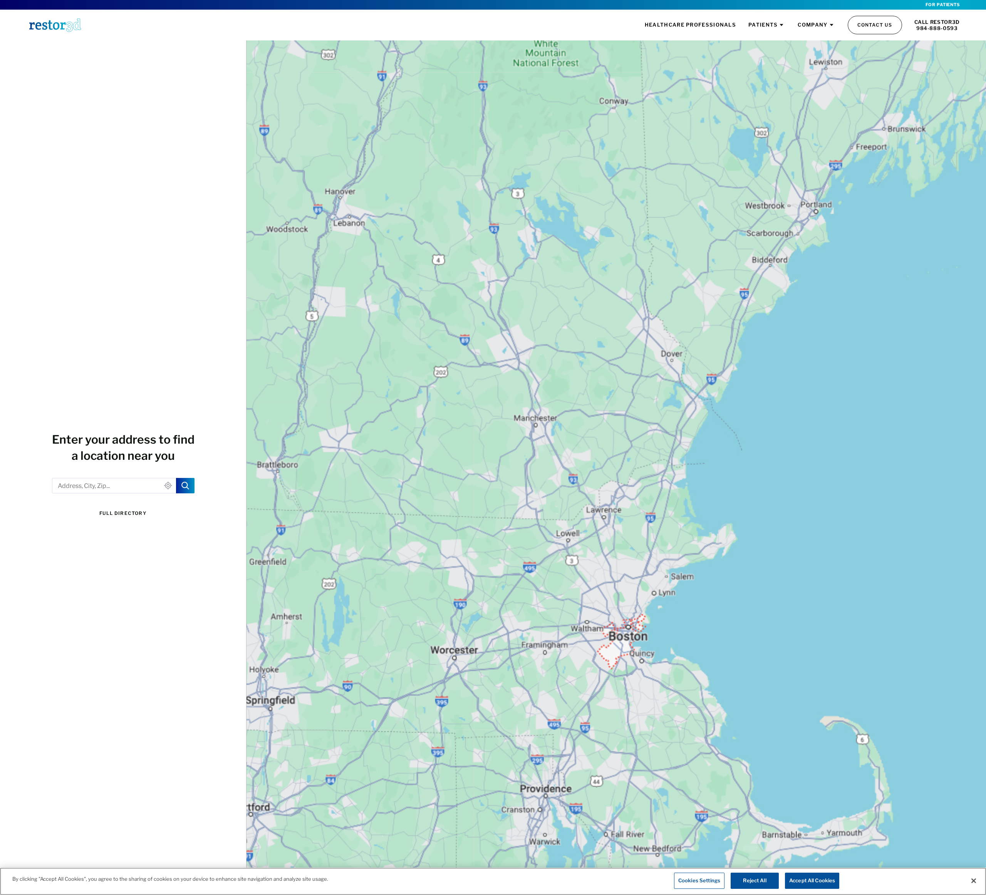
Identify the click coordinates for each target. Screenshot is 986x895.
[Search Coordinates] (185, 485)
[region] (493, 881)
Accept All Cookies (812, 880)
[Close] (973, 880)
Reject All (754, 880)
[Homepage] (55, 25)
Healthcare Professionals (690, 25)
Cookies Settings (699, 880)
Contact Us (874, 25)
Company (812, 25)
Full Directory (123, 513)
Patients (763, 25)
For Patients (943, 4)
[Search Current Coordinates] (168, 485)
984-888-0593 (937, 28)
